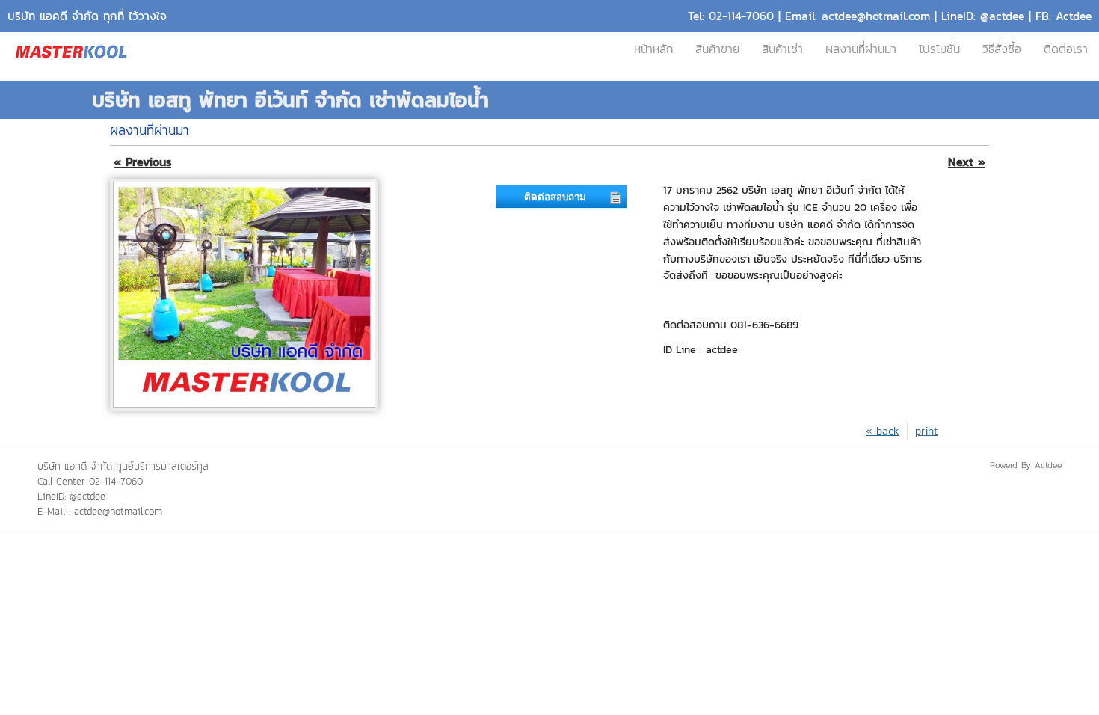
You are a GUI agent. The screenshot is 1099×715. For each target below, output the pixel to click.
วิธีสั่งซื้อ (1001, 49)
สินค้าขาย (717, 49)
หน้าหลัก (653, 49)
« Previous (142, 162)
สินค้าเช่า (782, 49)
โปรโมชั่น (939, 49)
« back (882, 431)
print (926, 431)
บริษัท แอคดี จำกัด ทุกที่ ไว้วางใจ (87, 16)
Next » (966, 162)
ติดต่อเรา (1066, 49)
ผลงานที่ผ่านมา (860, 49)
